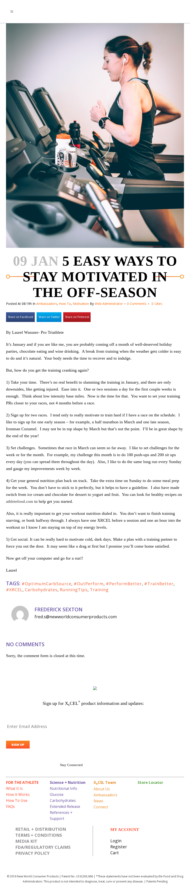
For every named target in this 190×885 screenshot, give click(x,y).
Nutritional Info (63, 788)
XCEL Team (105, 782)
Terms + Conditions (38, 835)
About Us (102, 788)
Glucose (56, 794)
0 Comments (136, 303)
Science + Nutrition (68, 782)
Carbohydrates (41, 589)
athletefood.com (19, 501)
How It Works (18, 794)
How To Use (16, 800)
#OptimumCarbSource (46, 583)
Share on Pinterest (77, 317)
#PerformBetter (124, 583)
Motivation (81, 303)
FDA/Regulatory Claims (42, 847)
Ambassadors (46, 303)
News (98, 800)
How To (65, 303)
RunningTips (74, 589)
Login (115, 840)
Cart (114, 852)
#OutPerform (89, 583)
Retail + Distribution (40, 829)
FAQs (10, 806)
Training (99, 589)
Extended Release (65, 806)
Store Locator (150, 782)
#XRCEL (14, 589)
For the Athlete (22, 782)
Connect (101, 806)
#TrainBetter (159, 583)
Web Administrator (109, 303)
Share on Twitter (49, 317)
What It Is (14, 788)
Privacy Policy (32, 853)
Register (118, 846)
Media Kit (26, 841)
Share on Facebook (20, 317)
